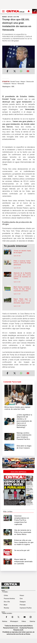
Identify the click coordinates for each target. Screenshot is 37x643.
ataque (23, 81)
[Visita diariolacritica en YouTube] (24, 617)
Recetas (6, 608)
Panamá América (9, 598)
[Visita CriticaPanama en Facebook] (6, 617)
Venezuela (21, 83)
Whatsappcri (14, 621)
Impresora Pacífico (26, 608)
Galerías (32, 621)
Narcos (14, 83)
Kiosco (22, 595)
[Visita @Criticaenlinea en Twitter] (12, 617)
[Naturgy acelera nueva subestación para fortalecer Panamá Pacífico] (9, 436)
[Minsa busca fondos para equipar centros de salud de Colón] (18, 395)
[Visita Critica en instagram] (30, 617)
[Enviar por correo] (28, 71)
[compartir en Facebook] (7, 71)
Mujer (5, 605)
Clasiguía (23, 601)
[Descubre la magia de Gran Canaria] (9, 447)
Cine (21, 598)
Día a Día (7, 601)
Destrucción (30, 81)
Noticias (4, 621)
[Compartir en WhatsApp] (22, 70)
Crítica (6, 595)
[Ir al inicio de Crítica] (15, 11)
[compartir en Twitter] (14, 71)
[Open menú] (3, 11)
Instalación (7, 83)
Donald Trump (14, 81)
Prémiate (22, 605)
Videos (24, 621)
